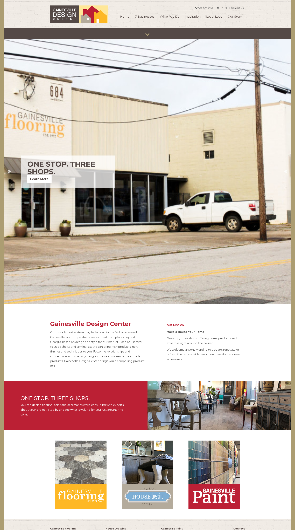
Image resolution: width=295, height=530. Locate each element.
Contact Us (237, 7)
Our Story (235, 16)
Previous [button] (9, 171)
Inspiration (193, 16)
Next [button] (285, 171)
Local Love (214, 16)
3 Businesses (144, 16)
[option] (147, 171)
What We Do (169, 16)
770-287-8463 (205, 7)
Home (125, 16)
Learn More (39, 179)
